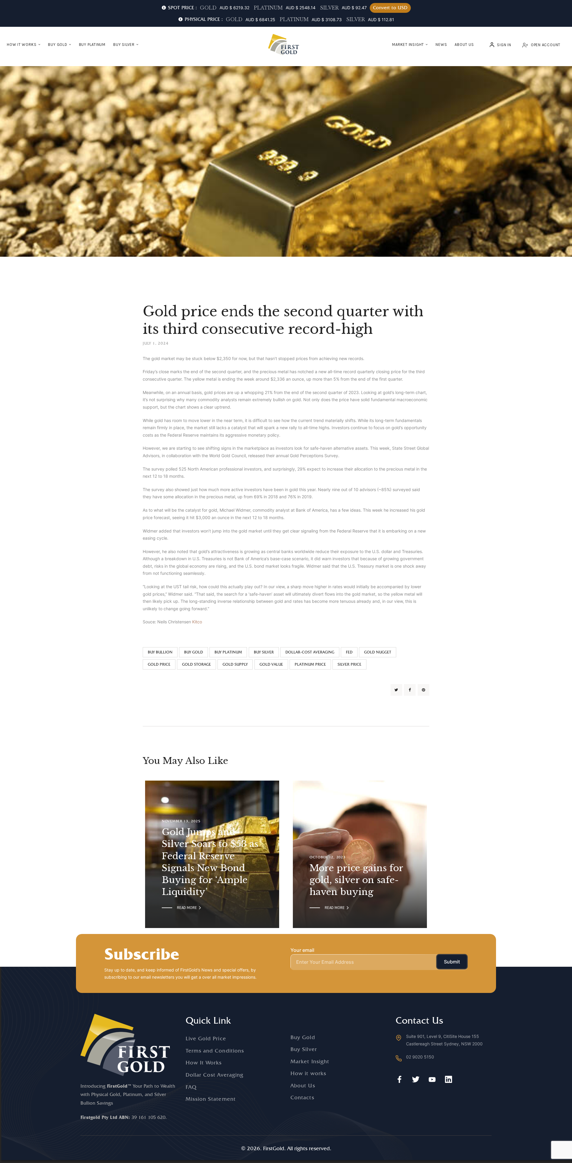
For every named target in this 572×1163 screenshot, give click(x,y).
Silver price (349, 664)
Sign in (504, 45)
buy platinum (228, 652)
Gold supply (235, 664)
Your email (302, 950)
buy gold (193, 652)
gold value (271, 664)
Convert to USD (390, 7)
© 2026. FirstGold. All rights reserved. (286, 1148)
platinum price (310, 664)
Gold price (159, 664)
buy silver (264, 652)
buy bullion (160, 652)
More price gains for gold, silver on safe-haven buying (356, 879)
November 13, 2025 (181, 821)
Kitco (197, 621)
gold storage (196, 664)
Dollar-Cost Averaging (309, 652)
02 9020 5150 (420, 1056)
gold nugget (377, 652)
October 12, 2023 (328, 857)
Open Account (545, 45)
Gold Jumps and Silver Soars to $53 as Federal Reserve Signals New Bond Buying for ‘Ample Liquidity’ (210, 861)
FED (349, 652)
